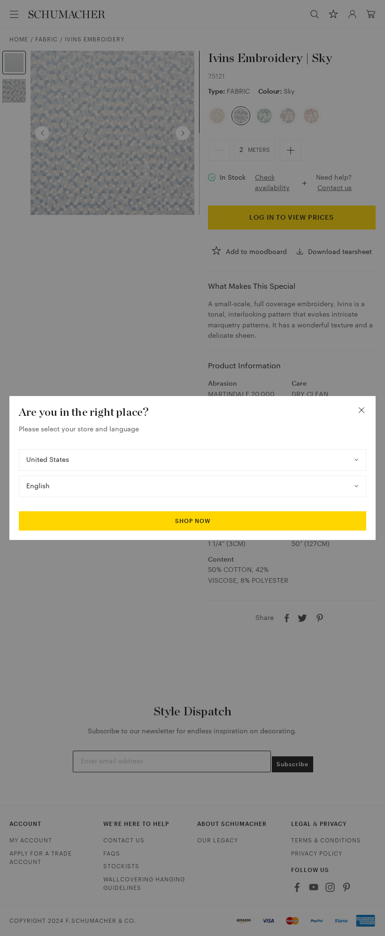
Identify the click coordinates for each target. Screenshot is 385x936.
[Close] (361, 410)
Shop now (192, 521)
